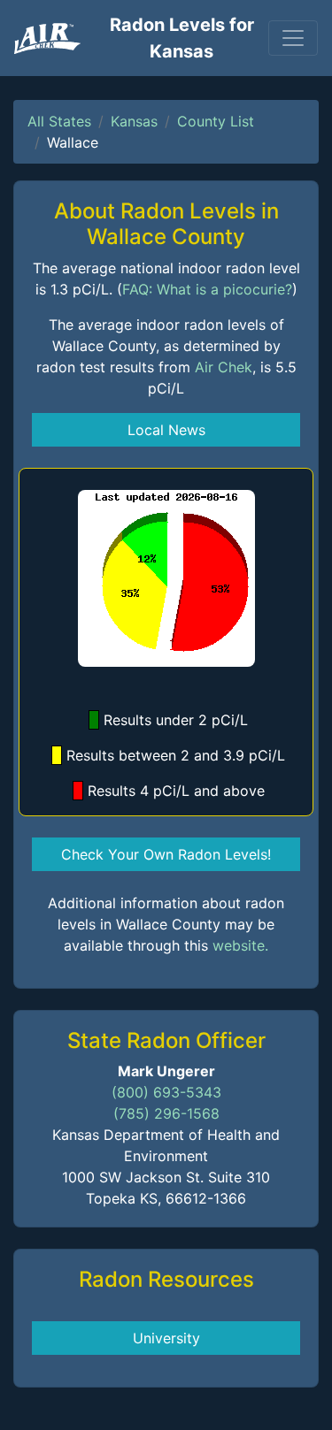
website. (240, 945)
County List (215, 121)
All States (59, 121)
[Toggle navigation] (293, 38)
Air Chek (223, 367)
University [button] (166, 1338)
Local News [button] (166, 430)
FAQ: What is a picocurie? (207, 289)
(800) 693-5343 (166, 1092)
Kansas (134, 121)
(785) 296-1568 (166, 1113)
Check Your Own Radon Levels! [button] (166, 854)
